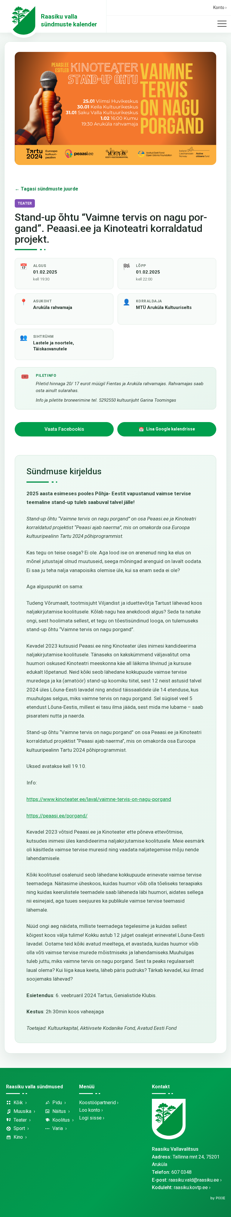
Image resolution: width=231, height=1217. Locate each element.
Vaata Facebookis (64, 429)
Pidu (57, 1102)
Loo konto (89, 1110)
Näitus (59, 1111)
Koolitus (61, 1120)
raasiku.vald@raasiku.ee (194, 1180)
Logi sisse (90, 1118)
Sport (19, 1128)
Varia (57, 1128)
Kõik (18, 1102)
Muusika (22, 1111)
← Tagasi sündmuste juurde (46, 189)
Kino (18, 1137)
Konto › (219, 7)
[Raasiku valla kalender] (23, 20)
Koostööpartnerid (97, 1102)
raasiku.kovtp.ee (191, 1187)
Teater (20, 1120)
